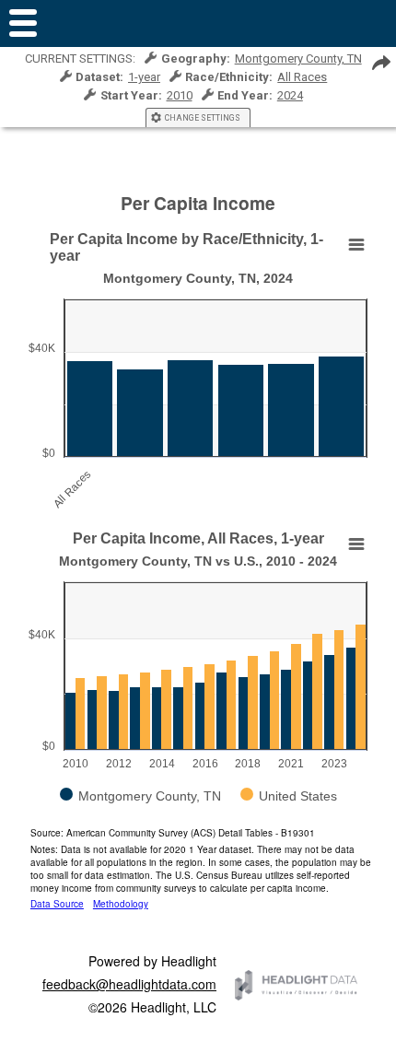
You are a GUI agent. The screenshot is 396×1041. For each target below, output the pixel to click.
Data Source (57, 903)
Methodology (120, 903)
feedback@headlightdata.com (129, 984)
